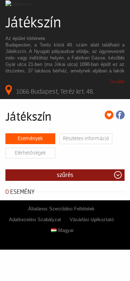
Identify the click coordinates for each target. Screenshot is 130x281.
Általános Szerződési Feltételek (61, 208)
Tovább (117, 81)
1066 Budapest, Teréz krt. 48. (55, 91)
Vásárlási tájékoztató (92, 219)
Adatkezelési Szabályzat (35, 219)
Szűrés (65, 175)
